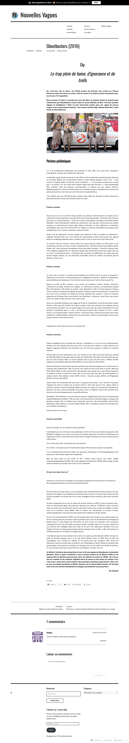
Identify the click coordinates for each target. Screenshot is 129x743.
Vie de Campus (89, 29)
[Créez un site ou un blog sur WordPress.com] (11, 693)
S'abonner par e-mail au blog (57, 709)
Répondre (103, 641)
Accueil (69, 26)
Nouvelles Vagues (38, 14)
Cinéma (59, 51)
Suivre (51, 730)
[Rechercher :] (64, 694)
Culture (87, 26)
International (71, 32)
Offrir (96, 2)
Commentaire (99, 675)
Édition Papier (106, 26)
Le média (87, 32)
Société (69, 29)
